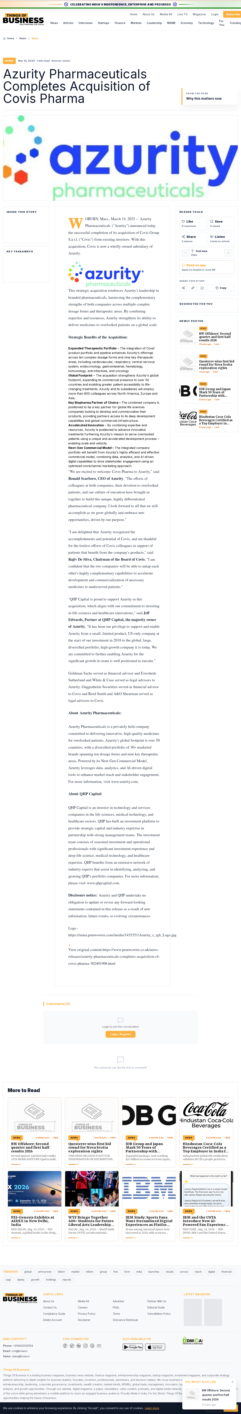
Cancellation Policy (159, 1313)
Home (133, 14)
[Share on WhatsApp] (202, 288)
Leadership (154, 22)
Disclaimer (84, 1319)
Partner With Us (156, 1301)
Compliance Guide (54, 1313)
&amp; (21, 1279)
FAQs (116, 1307)
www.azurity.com (124, 781)
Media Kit (166, 14)
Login (215, 14)
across (184, 1271)
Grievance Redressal (125, 1319)
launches (153, 1271)
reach (198, 1271)
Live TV (183, 14)
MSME (171, 22)
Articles (68, 22)
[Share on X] (183, 288)
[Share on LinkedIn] (193, 288)
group (103, 1271)
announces (45, 1271)
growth (35, 1279)
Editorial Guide (156, 1307)
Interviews (86, 22)
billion (61, 1271)
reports (67, 1279)
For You (221, 22)
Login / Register (120, 1034)
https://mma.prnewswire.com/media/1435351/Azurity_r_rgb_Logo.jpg (122, 934)
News (54, 22)
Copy (223, 287)
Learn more (152, 1408)
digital (211, 1271)
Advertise (118, 1301)
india (139, 1271)
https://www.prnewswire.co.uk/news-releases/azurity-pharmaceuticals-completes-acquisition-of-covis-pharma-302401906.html (114, 956)
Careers (83, 1307)
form (127, 1271)
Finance (120, 22)
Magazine (199, 14)
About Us (149, 14)
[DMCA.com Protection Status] (193, 1340)
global (28, 1271)
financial (226, 1271)
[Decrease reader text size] (185, 252)
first (115, 1271)
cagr (8, 1279)
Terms (116, 1313)
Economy (187, 22)
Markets (136, 22)
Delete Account (52, 1319)
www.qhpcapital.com (103, 882)
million (89, 1271)
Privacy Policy (86, 1313)
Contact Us (50, 1307)
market (75, 1271)
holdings (51, 1279)
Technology (206, 22)
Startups (103, 22)
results (170, 1271)
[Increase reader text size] (228, 252)
